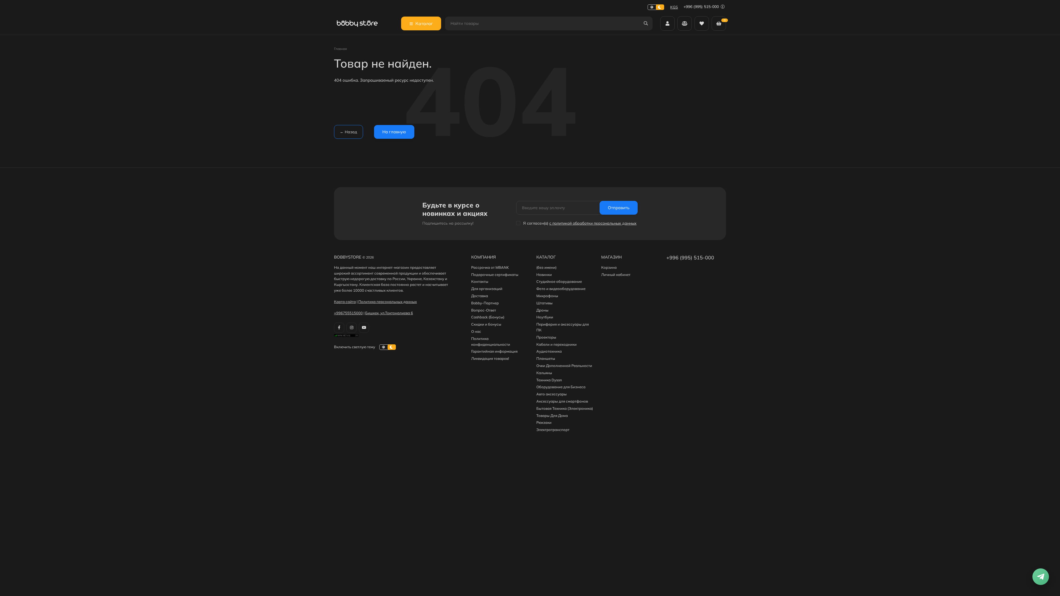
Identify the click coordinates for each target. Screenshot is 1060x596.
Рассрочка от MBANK (490, 267)
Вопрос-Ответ (483, 310)
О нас (476, 331)
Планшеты (545, 358)
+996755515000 (348, 313)
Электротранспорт (552, 429)
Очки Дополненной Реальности (564, 365)
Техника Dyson (549, 380)
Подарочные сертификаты (494, 274)
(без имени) (546, 267)
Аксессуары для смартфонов (562, 401)
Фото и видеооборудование (560, 288)
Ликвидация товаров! (490, 358)
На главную (394, 131)
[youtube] (364, 328)
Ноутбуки (544, 317)
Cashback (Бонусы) (487, 317)
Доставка (479, 296)
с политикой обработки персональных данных (593, 223)
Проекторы (546, 337)
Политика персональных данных (387, 301)
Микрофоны (547, 296)
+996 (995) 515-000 (701, 6)
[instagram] (351, 328)
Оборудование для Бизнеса (560, 387)
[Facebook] (339, 328)
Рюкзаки (544, 422)
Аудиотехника (549, 351)
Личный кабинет (615, 274)
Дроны (542, 310)
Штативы (544, 303)
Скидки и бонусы (486, 324)
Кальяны (544, 373)
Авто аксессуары (551, 394)
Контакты (479, 281)
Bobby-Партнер (485, 303)
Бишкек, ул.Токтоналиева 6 (389, 313)
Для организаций (486, 288)
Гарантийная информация (494, 351)
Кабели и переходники (556, 344)
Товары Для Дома (552, 415)
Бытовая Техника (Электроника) (564, 408)
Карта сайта (345, 301)
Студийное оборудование (559, 281)
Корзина (609, 267)
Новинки (544, 274)
